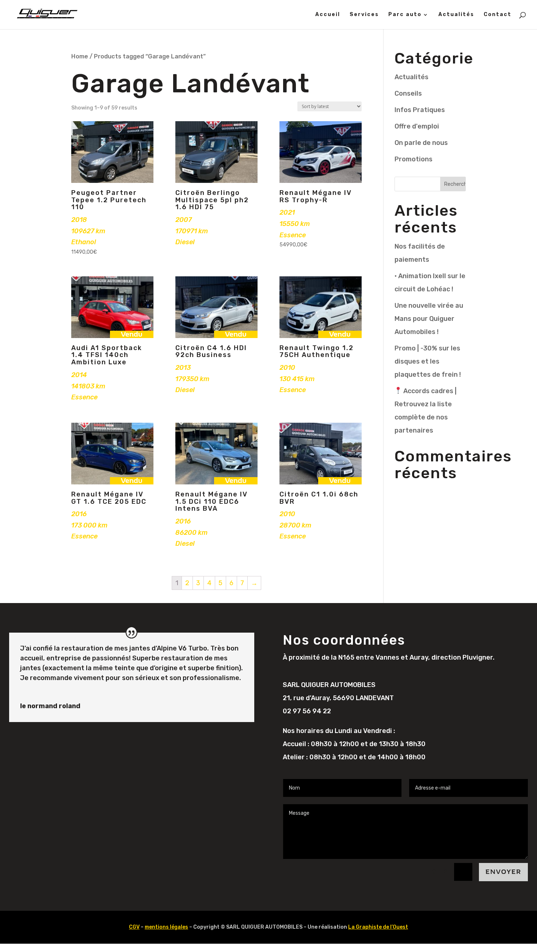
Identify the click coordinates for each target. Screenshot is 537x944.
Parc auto (405, 15)
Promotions (414, 159)
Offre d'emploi (417, 126)
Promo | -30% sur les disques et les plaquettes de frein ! (428, 361)
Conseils (408, 93)
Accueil (327, 15)
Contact (497, 15)
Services (364, 15)
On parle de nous (421, 143)
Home (79, 56)
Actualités (456, 15)
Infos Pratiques (420, 110)
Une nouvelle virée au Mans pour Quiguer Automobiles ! (429, 319)
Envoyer (503, 872)
